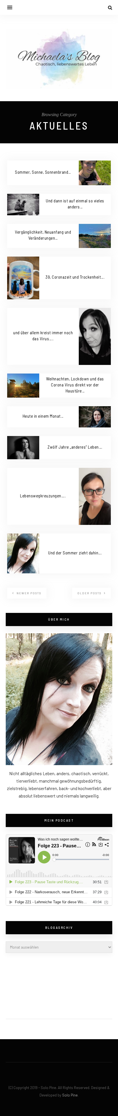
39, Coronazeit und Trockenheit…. (75, 277)
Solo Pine (70, 1095)
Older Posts (90, 593)
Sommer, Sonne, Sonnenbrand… (43, 172)
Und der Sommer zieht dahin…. (75, 552)
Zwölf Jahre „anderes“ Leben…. (75, 446)
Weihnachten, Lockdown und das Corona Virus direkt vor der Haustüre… (75, 384)
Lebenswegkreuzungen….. (43, 495)
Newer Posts (28, 593)
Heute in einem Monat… (43, 416)
